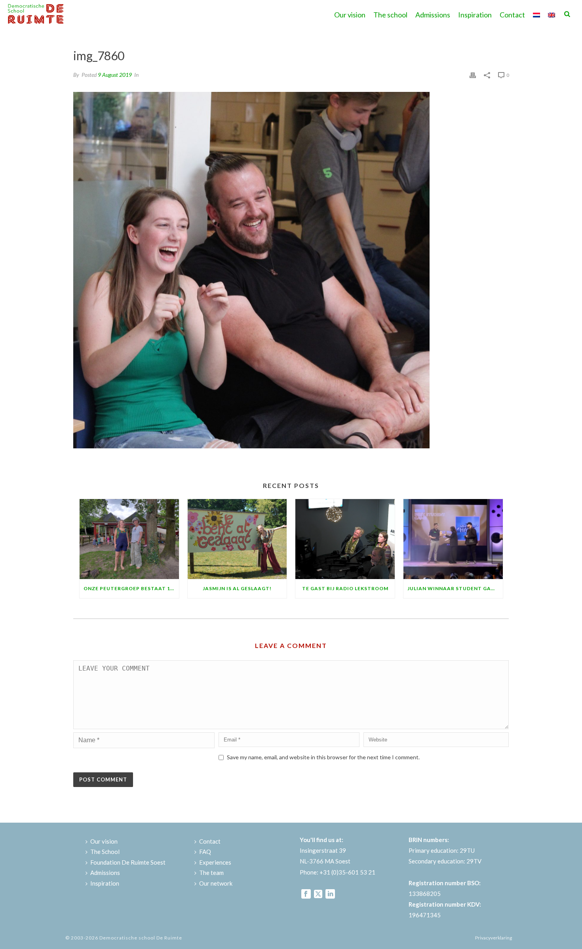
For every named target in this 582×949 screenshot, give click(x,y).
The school (390, 14)
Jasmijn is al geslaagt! (237, 588)
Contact (512, 14)
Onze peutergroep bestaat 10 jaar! (131, 588)
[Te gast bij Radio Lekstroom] (345, 539)
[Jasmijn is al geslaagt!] (237, 539)
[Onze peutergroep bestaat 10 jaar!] (129, 539)
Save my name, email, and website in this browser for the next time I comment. (323, 757)
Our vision (349, 14)
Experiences (215, 862)
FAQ (205, 851)
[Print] (473, 74)
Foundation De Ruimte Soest (127, 862)
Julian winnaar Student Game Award (455, 588)
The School (105, 851)
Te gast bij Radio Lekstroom (345, 588)
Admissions (432, 14)
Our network (215, 883)
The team (211, 872)
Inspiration (475, 14)
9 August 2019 (115, 74)
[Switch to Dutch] (536, 14)
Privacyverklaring (493, 938)
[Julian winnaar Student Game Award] (453, 539)
